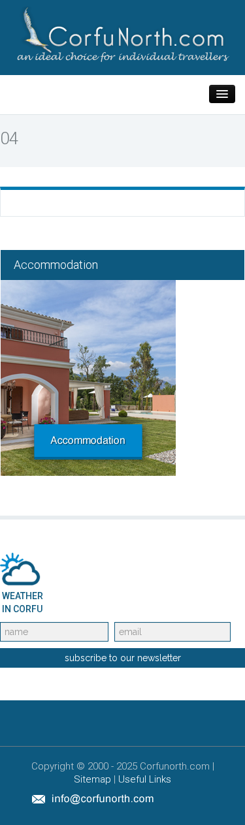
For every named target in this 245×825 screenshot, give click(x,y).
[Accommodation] (88, 377)
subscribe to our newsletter (123, 658)
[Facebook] (180, 799)
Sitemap (92, 779)
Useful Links (144, 779)
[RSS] (210, 799)
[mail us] (93, 799)
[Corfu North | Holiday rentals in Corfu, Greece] (122, 33)
